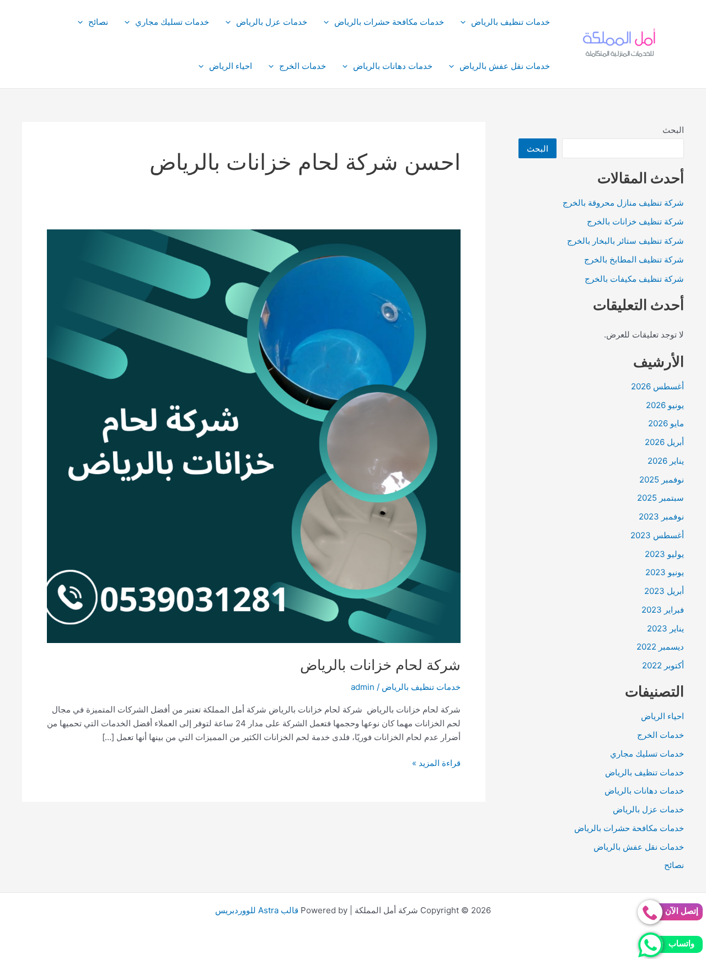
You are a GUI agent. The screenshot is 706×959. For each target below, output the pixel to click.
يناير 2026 (666, 461)
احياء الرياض (230, 66)
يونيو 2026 (665, 405)
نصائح (98, 22)
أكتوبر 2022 (663, 665)
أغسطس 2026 (657, 386)
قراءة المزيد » (436, 763)
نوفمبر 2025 (661, 479)
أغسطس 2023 (657, 535)
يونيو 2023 (664, 572)
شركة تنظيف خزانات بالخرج (635, 221)
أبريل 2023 (664, 591)
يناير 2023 (665, 628)
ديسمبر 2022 (660, 646)
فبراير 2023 (662, 609)
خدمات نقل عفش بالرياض (504, 66)
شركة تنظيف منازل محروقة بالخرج (623, 202)
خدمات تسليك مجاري (172, 22)
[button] (466, 22)
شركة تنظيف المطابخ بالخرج (634, 259)
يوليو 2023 (664, 554)
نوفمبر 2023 (661, 516)
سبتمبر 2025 (660, 497)
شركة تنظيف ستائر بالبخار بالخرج (625, 240)
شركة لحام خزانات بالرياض (380, 664)
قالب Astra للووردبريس (256, 910)
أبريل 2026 (664, 442)
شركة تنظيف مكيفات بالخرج (634, 279)
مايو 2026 (666, 423)
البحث (673, 130)
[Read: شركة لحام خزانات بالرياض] (254, 435)
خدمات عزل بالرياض (271, 22)
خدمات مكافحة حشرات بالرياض (389, 22)
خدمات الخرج (302, 66)
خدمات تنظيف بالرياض (510, 22)
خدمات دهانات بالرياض (392, 66)
